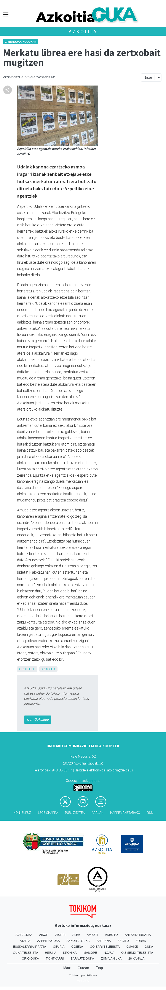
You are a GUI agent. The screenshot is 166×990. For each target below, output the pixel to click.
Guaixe (132, 946)
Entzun (148, 77)
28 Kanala (136, 958)
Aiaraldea (24, 934)
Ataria (25, 940)
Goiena (77, 946)
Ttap (99, 968)
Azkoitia (83, 31)
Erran (141, 940)
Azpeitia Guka (48, 940)
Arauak (97, 813)
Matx (67, 968)
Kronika (70, 952)
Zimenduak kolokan (20, 41)
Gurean (83, 968)
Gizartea (26, 669)
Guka (149, 946)
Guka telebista (25, 952)
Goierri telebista (105, 946)
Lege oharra (48, 813)
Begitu (123, 940)
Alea (76, 934)
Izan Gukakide (37, 719)
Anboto (111, 934)
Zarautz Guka (82, 958)
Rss (150, 813)
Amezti (92, 934)
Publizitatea (75, 813)
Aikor (43, 934)
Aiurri (60, 934)
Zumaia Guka (111, 958)
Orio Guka (30, 958)
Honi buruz (22, 813)
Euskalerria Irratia (29, 946)
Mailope (90, 952)
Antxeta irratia (138, 934)
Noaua (109, 952)
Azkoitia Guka (78, 940)
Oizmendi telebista (137, 952)
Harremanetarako (125, 813)
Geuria (58, 946)
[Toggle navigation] (6, 14)
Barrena (103, 940)
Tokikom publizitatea (83, 975)
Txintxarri (55, 958)
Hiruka (50, 952)
